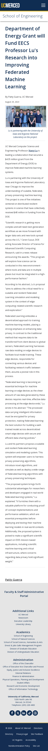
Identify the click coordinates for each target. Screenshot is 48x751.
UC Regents (17, 740)
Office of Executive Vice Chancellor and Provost (23, 666)
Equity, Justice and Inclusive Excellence (23, 670)
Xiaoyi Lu (33, 150)
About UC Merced (23, 728)
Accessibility (31, 740)
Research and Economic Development (23, 686)
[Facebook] (12, 713)
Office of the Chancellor (23, 663)
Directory (9, 734)
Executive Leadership (23, 621)
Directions (38, 728)
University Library (23, 624)
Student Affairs (23, 682)
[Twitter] (17, 713)
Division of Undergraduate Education (23, 652)
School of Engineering (23, 16)
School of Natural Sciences (23, 639)
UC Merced (23, 614)
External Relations (23, 673)
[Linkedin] (24, 713)
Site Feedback (37, 734)
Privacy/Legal (22, 734)
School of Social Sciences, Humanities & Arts (23, 642)
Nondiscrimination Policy (19, 746)
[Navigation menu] (43, 5)
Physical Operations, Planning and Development (23, 679)
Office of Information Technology (23, 689)
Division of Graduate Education (23, 648)
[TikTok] (29, 713)
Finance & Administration (23, 676)
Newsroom (23, 617)
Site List (36, 746)
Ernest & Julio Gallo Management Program (23, 645)
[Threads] (35, 713)
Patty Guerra (13, 579)
